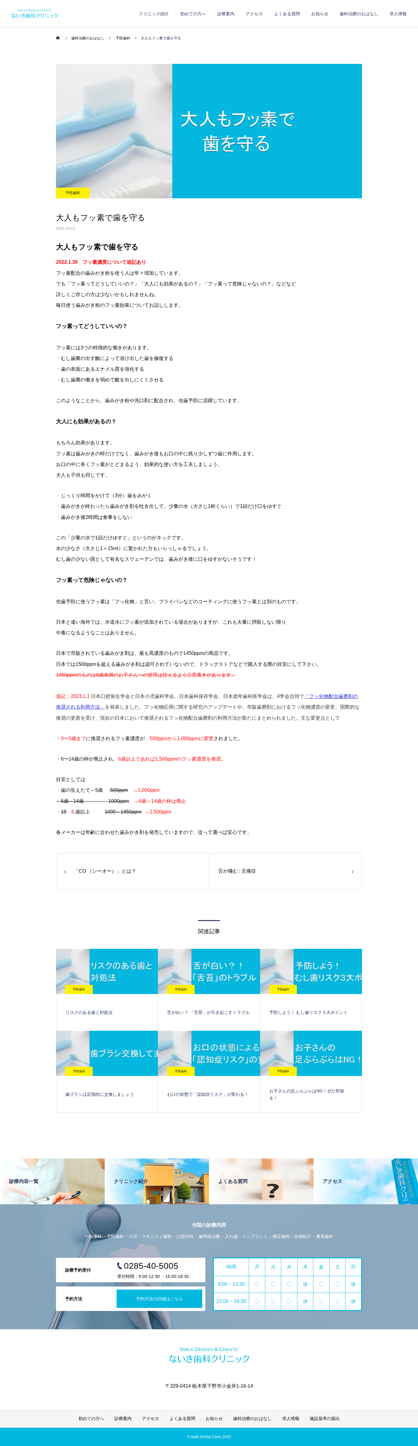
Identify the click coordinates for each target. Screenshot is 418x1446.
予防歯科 (72, 193)
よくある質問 (287, 13)
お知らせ (319, 13)
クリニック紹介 (154, 13)
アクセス (254, 13)
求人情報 (398, 13)
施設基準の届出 (325, 1418)
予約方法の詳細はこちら (159, 1298)
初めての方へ (193, 13)
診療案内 (225, 13)
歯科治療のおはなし (359, 13)
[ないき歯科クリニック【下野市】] (62, 13)
